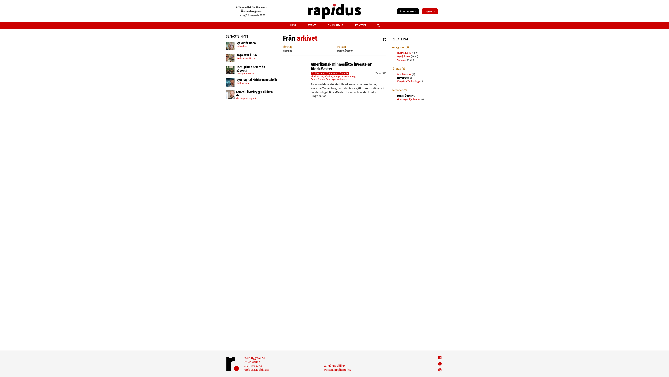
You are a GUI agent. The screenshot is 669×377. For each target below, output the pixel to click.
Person (341, 46)
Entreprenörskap (245, 73)
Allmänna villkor (334, 365)
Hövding (328, 76)
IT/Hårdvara (242, 83)
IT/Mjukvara (332, 73)
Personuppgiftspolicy (337, 369)
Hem (293, 25)
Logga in (430, 11)
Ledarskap (241, 46)
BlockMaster (317, 76)
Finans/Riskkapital (246, 98)
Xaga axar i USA (246, 55)
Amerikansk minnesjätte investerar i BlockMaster (342, 66)
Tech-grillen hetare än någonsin (250, 69)
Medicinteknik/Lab (246, 58)
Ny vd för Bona (246, 43)
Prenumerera (408, 11)
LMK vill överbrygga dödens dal (254, 93)
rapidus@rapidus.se (256, 369)
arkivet (307, 38)
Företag (287, 46)
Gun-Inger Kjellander (337, 79)
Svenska (344, 73)
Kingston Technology (345, 76)
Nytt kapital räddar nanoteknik (256, 80)
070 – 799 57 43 (253, 365)
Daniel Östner (318, 79)
